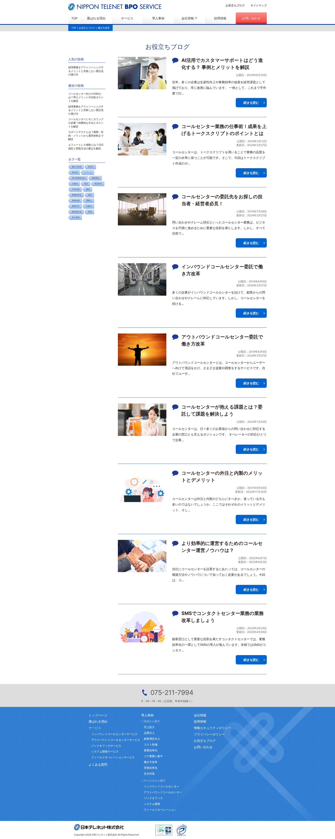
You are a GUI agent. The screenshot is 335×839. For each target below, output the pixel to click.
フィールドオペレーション (160, 809)
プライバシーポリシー (209, 734)
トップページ (98, 715)
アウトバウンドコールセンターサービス (115, 739)
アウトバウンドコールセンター (163, 792)
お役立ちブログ (235, 5)
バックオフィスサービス (106, 745)
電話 (86, 184)
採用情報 (220, 18)
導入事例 (158, 18)
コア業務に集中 (153, 756)
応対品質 (76, 189)
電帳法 (89, 200)
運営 (90, 195)
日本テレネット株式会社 (99, 827)
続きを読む (251, 103)
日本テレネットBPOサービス (114, 6)
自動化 (89, 206)
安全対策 (149, 773)
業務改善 (76, 200)
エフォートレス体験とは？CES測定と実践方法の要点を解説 (85, 146)
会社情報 (187, 18)
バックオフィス (153, 798)
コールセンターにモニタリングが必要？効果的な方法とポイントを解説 (86, 123)
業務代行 (76, 206)
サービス (127, 18)
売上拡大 (149, 727)
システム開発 (152, 803)
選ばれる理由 (96, 18)
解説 (88, 189)
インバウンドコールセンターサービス (114, 734)
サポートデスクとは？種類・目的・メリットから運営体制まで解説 (86, 135)
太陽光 (75, 184)
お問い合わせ (251, 18)
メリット (88, 172)
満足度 (75, 172)
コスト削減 (150, 744)
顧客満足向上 (152, 738)
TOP (74, 18)
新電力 (91, 167)
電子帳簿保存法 (78, 178)
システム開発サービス (104, 751)
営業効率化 (150, 767)
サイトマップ (258, 5)
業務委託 (96, 178)
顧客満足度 (77, 212)
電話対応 (98, 184)
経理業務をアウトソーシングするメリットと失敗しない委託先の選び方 (86, 71)
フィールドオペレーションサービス (113, 757)
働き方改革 (77, 167)
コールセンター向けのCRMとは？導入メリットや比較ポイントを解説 (86, 97)
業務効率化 (77, 195)
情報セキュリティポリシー (212, 728)
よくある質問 (98, 764)
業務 (90, 212)
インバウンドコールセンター (161, 786)
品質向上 (149, 732)
